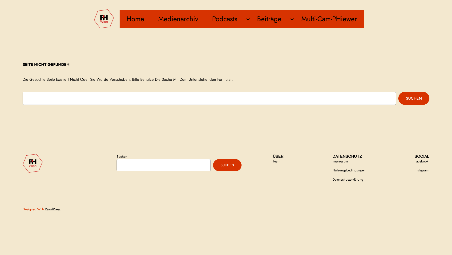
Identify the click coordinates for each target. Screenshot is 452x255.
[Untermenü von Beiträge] (292, 19)
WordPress (53, 209)
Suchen (414, 98)
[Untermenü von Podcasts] (248, 19)
